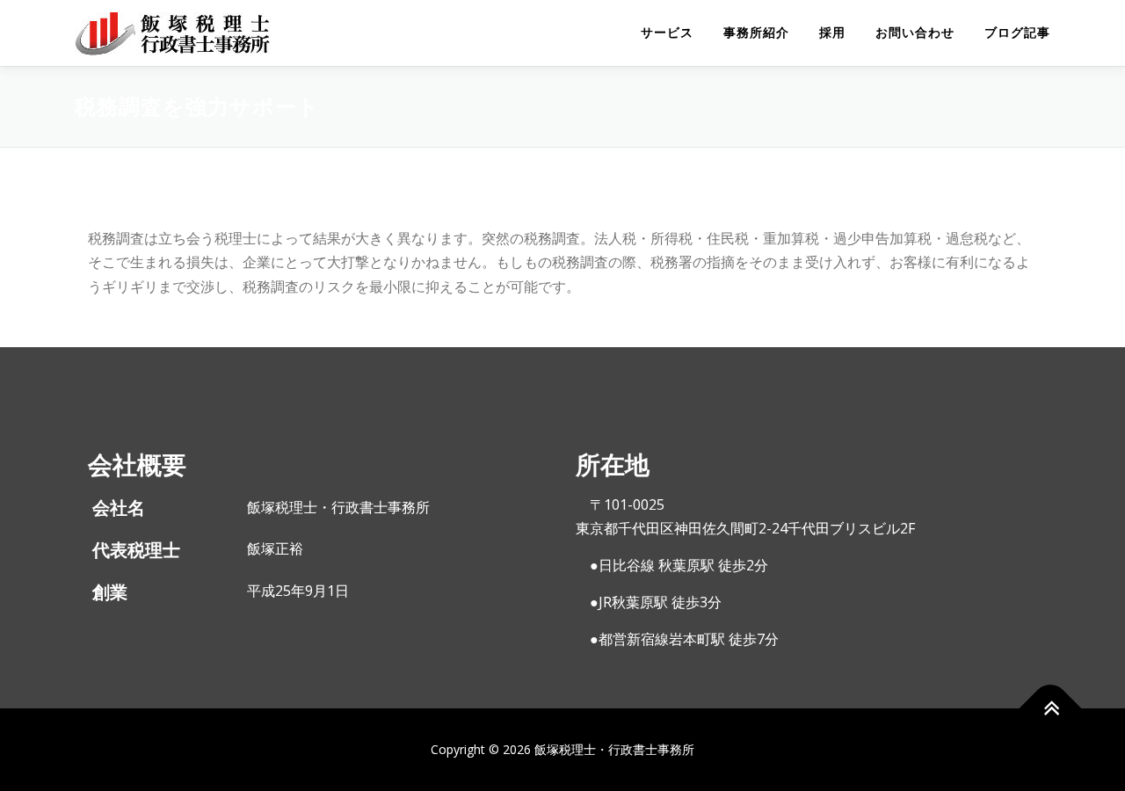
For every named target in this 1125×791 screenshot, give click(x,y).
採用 (832, 32)
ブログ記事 (1017, 32)
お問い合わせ (914, 32)
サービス (667, 32)
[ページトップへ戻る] (1051, 709)
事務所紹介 (756, 32)
